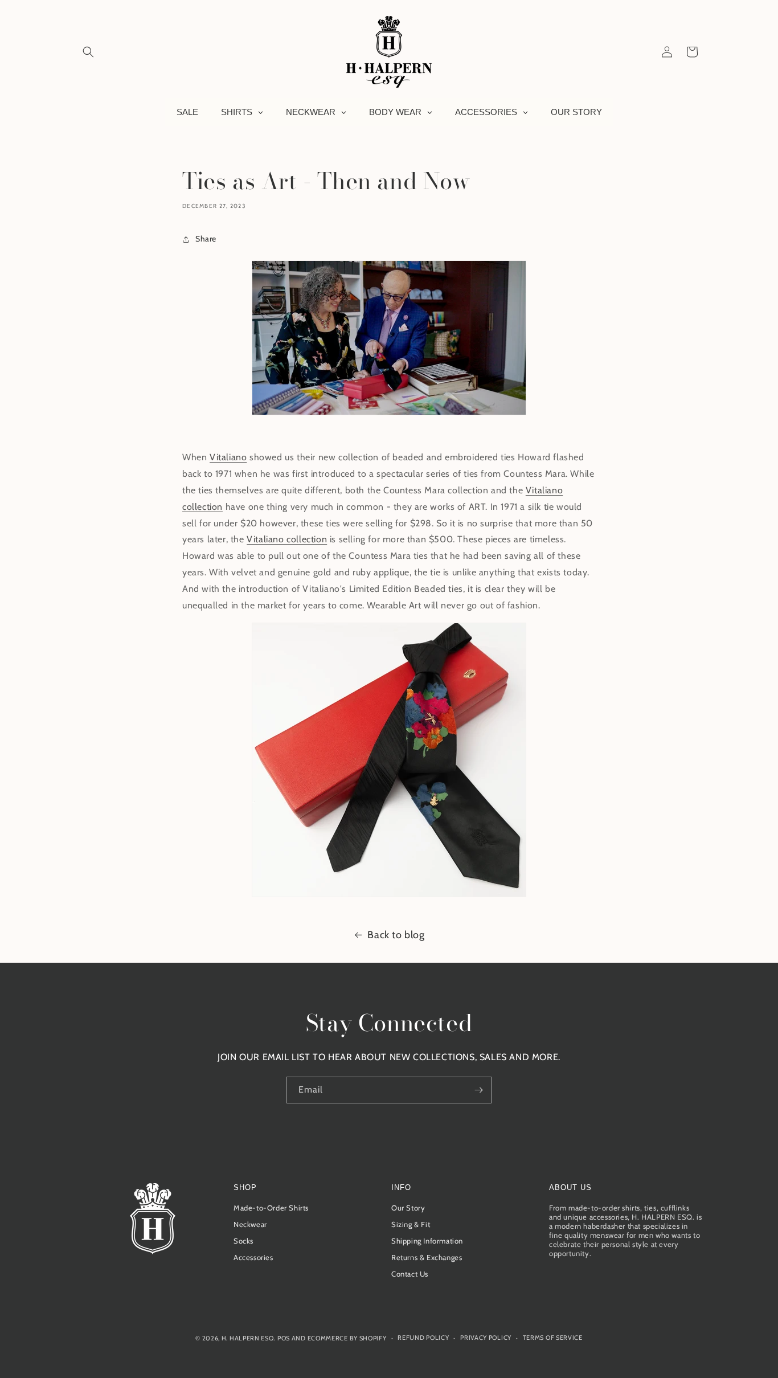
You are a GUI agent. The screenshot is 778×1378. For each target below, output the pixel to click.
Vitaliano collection (287, 539)
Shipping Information (427, 1240)
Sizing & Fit (410, 1224)
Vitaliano (228, 457)
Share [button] (205, 239)
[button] (88, 51)
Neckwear (250, 1224)
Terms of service (553, 1338)
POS (283, 1338)
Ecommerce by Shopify (347, 1338)
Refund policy (423, 1338)
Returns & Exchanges (426, 1257)
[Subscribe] (478, 1090)
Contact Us (409, 1273)
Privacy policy (485, 1338)
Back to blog (395, 935)
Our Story (408, 1207)
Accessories (253, 1257)
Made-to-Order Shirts (271, 1207)
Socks (243, 1240)
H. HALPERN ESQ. (249, 1338)
